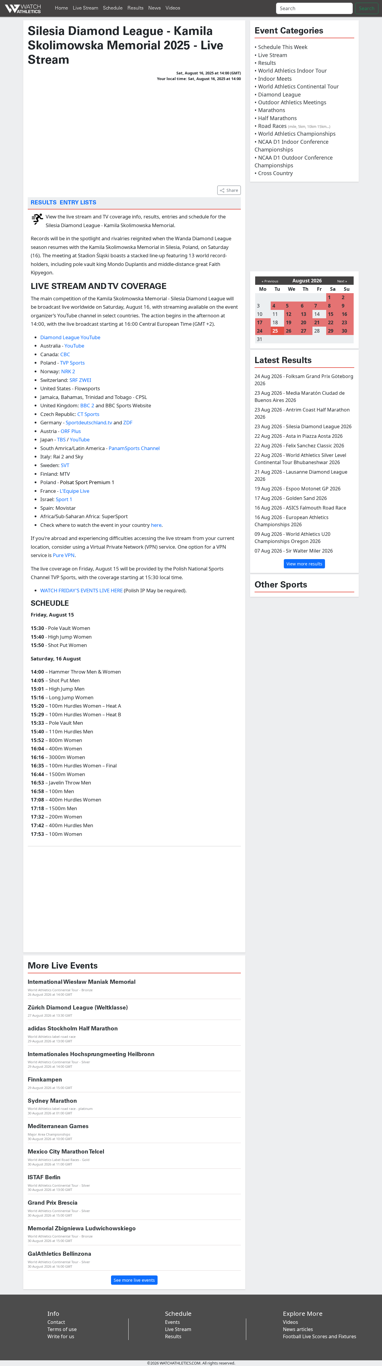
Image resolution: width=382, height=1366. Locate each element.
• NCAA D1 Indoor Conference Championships (292, 145)
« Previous (270, 281)
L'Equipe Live (73, 490)
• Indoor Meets (273, 78)
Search (367, 8)
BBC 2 (87, 405)
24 (259, 331)
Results (135, 8)
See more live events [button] (134, 1280)
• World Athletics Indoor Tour (291, 70)
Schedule (113, 8)
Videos (173, 8)
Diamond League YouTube (70, 337)
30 (344, 331)
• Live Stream (271, 55)
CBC (65, 354)
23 (344, 322)
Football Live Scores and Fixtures (319, 1336)
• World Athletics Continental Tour (297, 86)
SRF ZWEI (80, 380)
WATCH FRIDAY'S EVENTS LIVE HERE (81, 590)
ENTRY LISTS (78, 203)
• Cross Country (274, 173)
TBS (61, 439)
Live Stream (85, 8)
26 (288, 331)
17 (259, 322)
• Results (265, 62)
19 (288, 322)
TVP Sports (72, 362)
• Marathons (270, 110)
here (156, 524)
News (154, 8)
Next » (342, 281)
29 (330, 331)
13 (303, 314)
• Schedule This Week (281, 47)
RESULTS (44, 203)
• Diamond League (278, 94)
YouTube (73, 345)
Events (172, 1322)
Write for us (60, 1336)
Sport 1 (64, 499)
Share (232, 190)
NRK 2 (68, 371)
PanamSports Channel (134, 448)
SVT (65, 465)
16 (344, 314)
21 (317, 322)
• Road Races (292, 125)
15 (330, 314)
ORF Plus (71, 431)
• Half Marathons (276, 118)
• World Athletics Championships (295, 133)
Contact (56, 1322)
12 (288, 314)
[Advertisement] (134, 132)
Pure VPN (64, 555)
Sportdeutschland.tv (89, 422)
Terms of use (62, 1329)
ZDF (128, 422)
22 (330, 322)
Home (61, 8)
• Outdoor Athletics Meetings (290, 102)
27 (303, 331)
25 (275, 331)
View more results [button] (304, 564)
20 (303, 322)
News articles (298, 1329)
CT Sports (88, 414)
